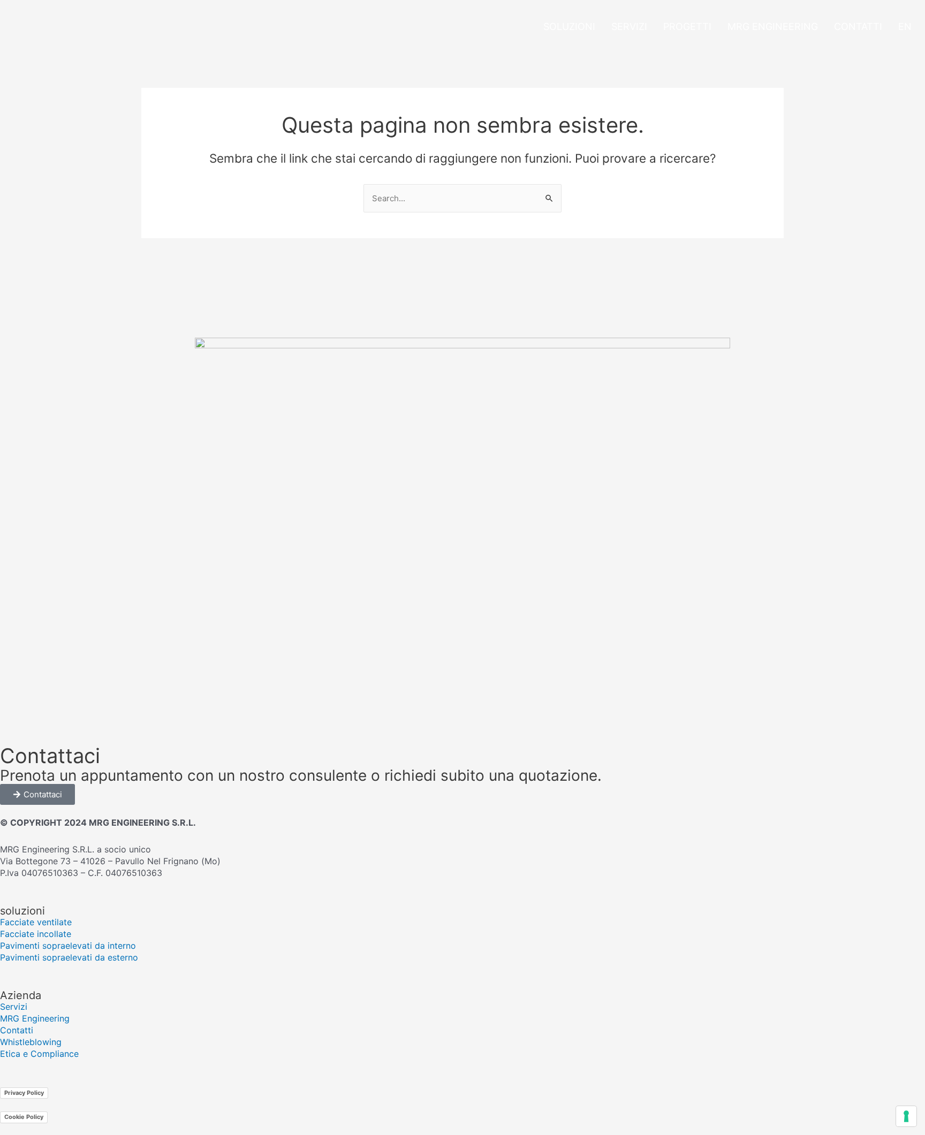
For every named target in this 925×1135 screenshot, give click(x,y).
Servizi (629, 26)
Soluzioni (569, 26)
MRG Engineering (772, 26)
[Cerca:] (462, 198)
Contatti (858, 26)
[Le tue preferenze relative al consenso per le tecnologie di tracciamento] (906, 1116)
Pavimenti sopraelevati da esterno (69, 957)
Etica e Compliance (39, 1053)
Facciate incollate (35, 933)
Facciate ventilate (36, 922)
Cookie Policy (23, 1117)
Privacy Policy (24, 1092)
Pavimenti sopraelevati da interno (68, 945)
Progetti (687, 26)
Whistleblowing (31, 1042)
